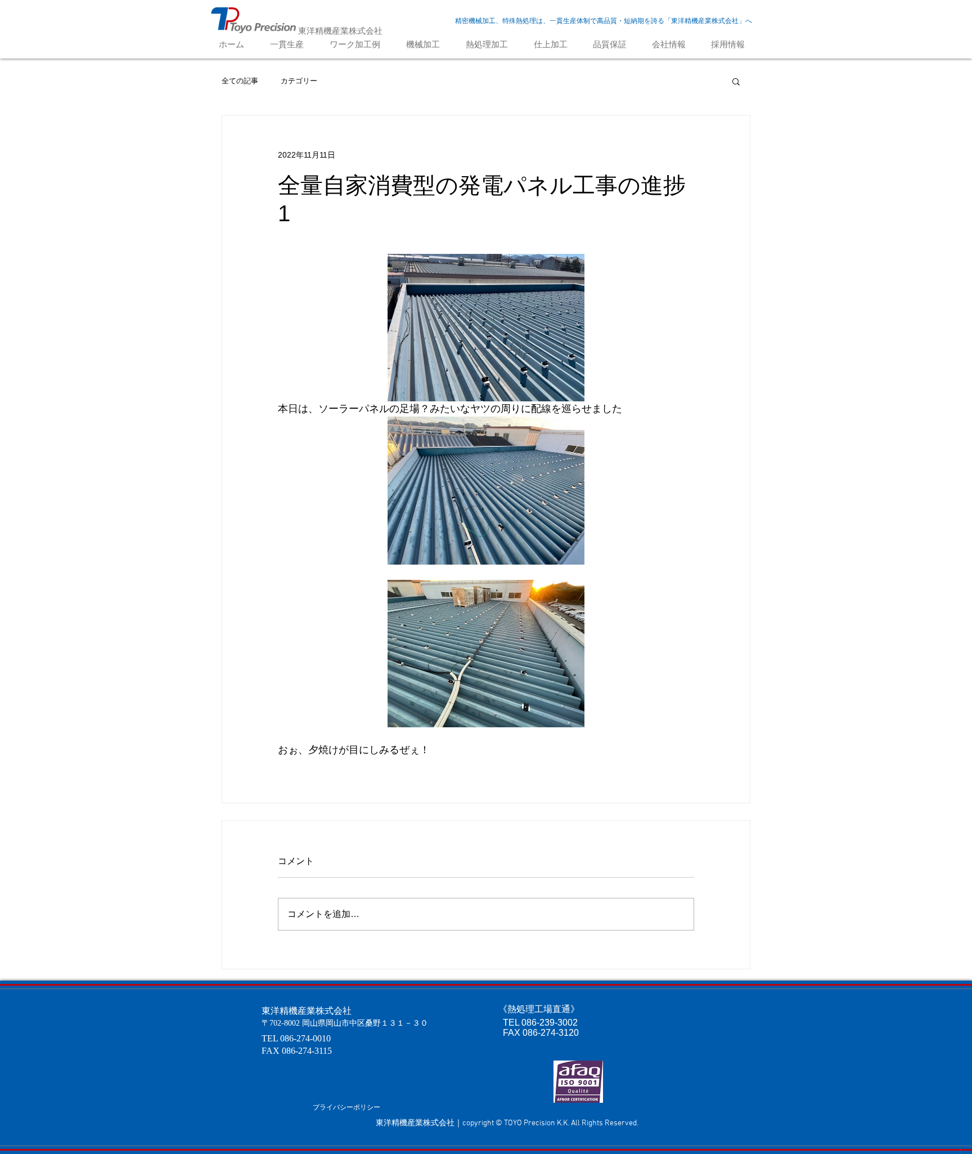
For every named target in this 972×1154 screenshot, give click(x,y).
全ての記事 (240, 81)
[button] (736, 81)
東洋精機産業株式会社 (340, 30)
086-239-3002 (549, 1022)
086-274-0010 (305, 1038)
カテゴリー (299, 81)
